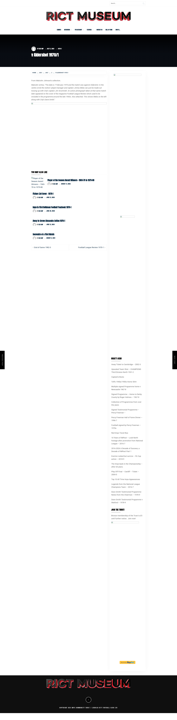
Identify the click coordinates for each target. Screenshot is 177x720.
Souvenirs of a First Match (43, 234)
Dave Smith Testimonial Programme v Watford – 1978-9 (127, 501)
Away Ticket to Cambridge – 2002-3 (126, 364)
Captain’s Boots (117, 377)
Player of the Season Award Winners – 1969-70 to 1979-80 (70, 180)
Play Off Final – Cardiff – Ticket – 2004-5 (125, 473)
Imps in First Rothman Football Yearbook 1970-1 (52, 207)
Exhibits (59, 30)
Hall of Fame (109, 30)
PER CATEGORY (78, 30)
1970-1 (60, 49)
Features (89, 30)
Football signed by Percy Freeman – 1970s (126, 426)
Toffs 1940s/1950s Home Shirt (124, 382)
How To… (118, 30)
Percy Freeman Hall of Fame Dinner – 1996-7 (126, 419)
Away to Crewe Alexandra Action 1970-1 (49, 220)
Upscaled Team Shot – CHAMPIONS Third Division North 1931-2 (126, 370)
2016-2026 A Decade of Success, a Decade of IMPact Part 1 (125, 449)
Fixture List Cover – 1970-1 (43, 193)
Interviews (67, 30)
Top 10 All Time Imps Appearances (125, 479)
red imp (41, 49)
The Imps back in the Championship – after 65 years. (126, 465)
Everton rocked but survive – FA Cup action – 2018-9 (126, 457)
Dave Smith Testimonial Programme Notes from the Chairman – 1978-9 (126, 493)
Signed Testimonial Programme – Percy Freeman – (125, 411)
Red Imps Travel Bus (119, 433)
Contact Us (99, 30)
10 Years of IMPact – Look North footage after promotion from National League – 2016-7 (127, 441)
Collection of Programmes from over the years (126, 403)
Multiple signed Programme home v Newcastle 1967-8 (126, 388)
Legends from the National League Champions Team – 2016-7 (125, 485)
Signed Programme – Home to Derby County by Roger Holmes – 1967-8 (126, 395)
